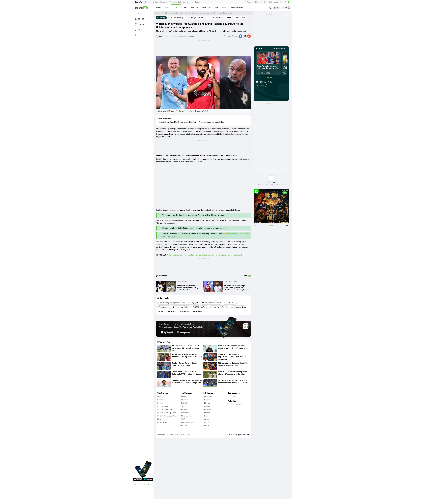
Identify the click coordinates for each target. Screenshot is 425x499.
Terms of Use (185, 435)
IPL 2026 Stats (162, 406)
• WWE (182, 419)
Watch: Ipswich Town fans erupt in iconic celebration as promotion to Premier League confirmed (204, 255)
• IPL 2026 (231, 397)
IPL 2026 (141, 19)
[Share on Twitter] (245, 36)
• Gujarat (206, 419)
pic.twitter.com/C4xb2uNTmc (237, 234)
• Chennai (206, 413)
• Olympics (184, 400)
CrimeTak (173, 2)
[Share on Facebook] (240, 36)
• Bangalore (207, 400)
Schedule (141, 24)
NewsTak (148, 2)
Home (140, 14)
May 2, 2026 (184, 236)
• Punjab (206, 425)
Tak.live (197, 2)
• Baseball (183, 425)
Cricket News (162, 422)
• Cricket (183, 397)
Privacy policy (172, 435)
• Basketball (184, 413)
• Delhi (205, 416)
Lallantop (181, 2)
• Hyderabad (207, 409)
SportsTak (139, 2)
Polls (139, 35)
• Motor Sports (185, 416)
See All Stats (260, 86)
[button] (158, 7)
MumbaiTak (163, 2)
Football (164, 13)
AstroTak (190, 2)
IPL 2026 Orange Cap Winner (167, 416)
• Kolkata (206, 406)
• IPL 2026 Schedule (235, 405)
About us (161, 435)
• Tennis (183, 406)
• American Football (187, 422)
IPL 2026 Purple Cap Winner (166, 413)
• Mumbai (206, 403)
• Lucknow (207, 422)
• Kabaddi (183, 409)
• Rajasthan (207, 397)
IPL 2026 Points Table (165, 409)
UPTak (155, 2)
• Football (183, 403)
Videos (140, 30)
